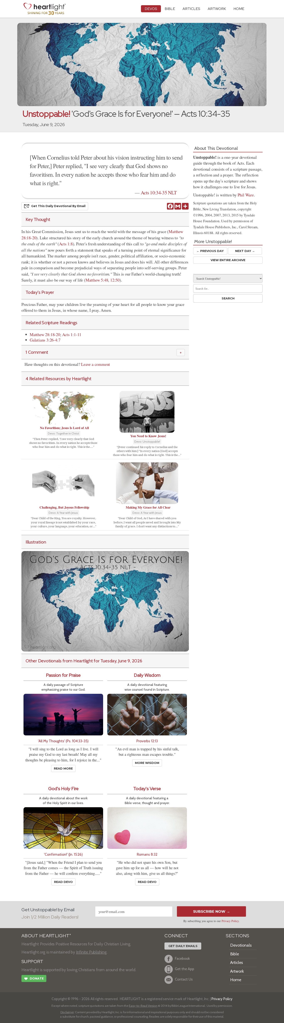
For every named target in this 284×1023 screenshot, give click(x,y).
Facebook (182, 958)
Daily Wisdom (147, 675)
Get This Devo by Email (58, 206)
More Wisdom (147, 763)
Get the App (184, 969)
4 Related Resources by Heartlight (58, 378)
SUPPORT (32, 961)
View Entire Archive (228, 260)
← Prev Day (210, 251)
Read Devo (63, 882)
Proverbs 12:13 (147, 741)
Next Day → (245, 251)
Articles (191, 8)
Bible (170, 8)
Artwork (217, 8)
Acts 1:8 (66, 244)
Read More (63, 768)
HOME (238, 8)
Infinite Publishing (91, 952)
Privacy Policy (230, 921)
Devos (151, 8)
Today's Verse (147, 789)
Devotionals (241, 945)
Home (235, 979)
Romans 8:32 (147, 854)
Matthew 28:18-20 (45, 334)
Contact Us (184, 979)
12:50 (115, 280)
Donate (34, 978)
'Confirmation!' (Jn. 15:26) (63, 854)
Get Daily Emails (183, 946)
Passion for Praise (63, 675)
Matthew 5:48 (96, 280)
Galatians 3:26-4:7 (45, 340)
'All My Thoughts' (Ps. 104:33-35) (63, 741)
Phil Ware (246, 195)
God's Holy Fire (63, 789)
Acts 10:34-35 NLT (159, 192)
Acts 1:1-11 (71, 334)
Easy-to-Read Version (143, 1006)
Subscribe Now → (211, 911)
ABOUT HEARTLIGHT (46, 936)
